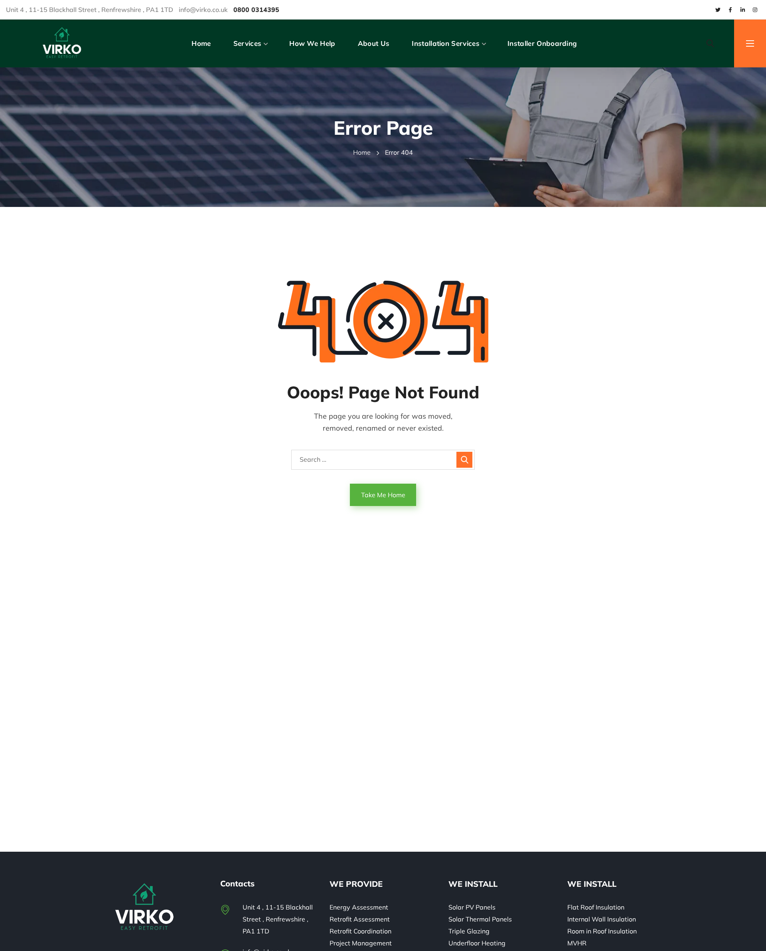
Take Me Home (383, 495)
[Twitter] (718, 9)
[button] (710, 43)
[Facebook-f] (730, 9)
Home (362, 152)
